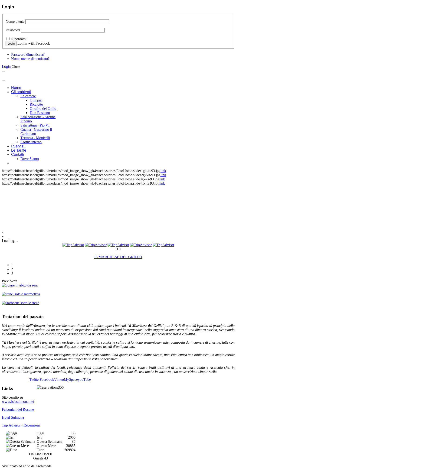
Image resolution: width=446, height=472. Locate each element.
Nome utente (15, 21)
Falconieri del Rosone (18, 409)
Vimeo (59, 379)
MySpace (71, 379)
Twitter (34, 379)
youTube (84, 379)
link (163, 171)
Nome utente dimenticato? (30, 59)
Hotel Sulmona (13, 417)
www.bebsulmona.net (18, 402)
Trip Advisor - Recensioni (21, 425)
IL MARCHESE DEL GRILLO (118, 257)
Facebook (47, 379)
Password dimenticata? (28, 54)
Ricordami (18, 39)
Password (13, 30)
